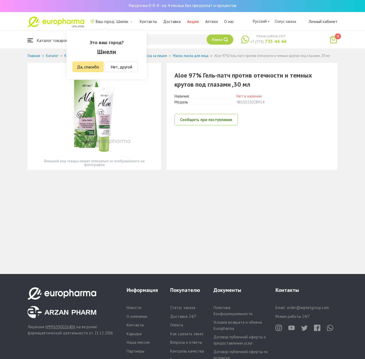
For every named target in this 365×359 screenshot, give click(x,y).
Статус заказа (285, 21)
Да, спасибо (88, 67)
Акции (193, 21)
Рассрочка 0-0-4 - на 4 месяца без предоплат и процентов (182, 5)
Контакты (148, 21)
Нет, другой (121, 67)
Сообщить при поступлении (206, 119)
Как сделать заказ (186, 333)
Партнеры (135, 351)
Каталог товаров (52, 40)
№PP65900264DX (60, 326)
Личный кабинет (323, 21)
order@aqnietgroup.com (308, 307)
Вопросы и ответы (186, 342)
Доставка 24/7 (183, 316)
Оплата (176, 324)
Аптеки (211, 21)
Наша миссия (138, 342)
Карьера (134, 333)
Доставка (172, 21)
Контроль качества (187, 351)
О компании (137, 316)
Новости (134, 307)
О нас (229, 21)
